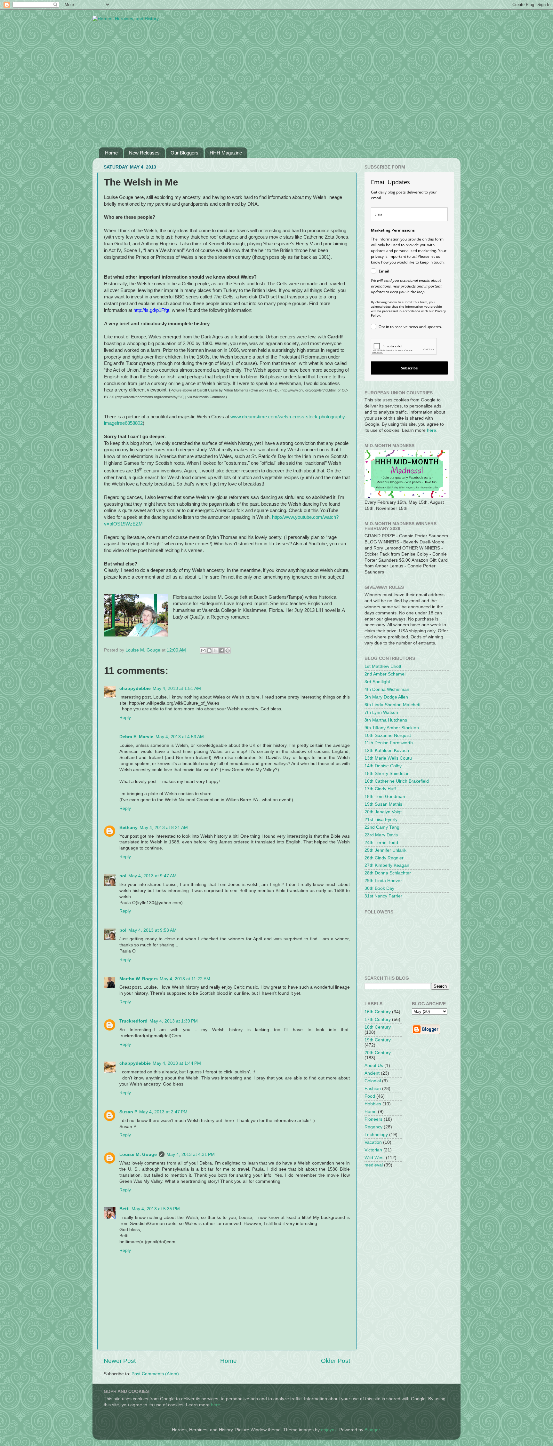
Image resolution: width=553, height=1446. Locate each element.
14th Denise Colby (383, 765)
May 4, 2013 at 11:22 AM (185, 978)
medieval (374, 1165)
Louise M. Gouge (138, 1154)
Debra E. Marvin (136, 736)
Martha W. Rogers (138, 978)
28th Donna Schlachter (388, 873)
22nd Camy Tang (382, 827)
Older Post (335, 1360)
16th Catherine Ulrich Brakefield (397, 781)
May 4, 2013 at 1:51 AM (177, 688)
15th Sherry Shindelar (387, 773)
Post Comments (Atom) (155, 1373)
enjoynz (329, 1429)
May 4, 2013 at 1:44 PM (177, 1063)
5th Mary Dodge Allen (386, 697)
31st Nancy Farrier (383, 896)
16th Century (378, 1011)
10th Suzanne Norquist (388, 735)
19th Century (378, 1040)
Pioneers (373, 1119)
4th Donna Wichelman (387, 689)
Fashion (373, 1088)
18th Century (378, 1027)
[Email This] (203, 650)
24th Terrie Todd (381, 842)
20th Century (378, 1052)
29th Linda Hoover (383, 880)
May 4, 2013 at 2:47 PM (163, 1112)
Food (370, 1096)
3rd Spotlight (377, 681)
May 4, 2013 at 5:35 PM (156, 1208)
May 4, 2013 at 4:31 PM (190, 1154)
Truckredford (133, 1021)
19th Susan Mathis (383, 804)
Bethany (128, 827)
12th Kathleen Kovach (387, 750)
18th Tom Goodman (385, 796)
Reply (125, 717)
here (431, 430)
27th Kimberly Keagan (387, 865)
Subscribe (409, 368)
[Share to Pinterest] (227, 650)
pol (122, 875)
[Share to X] (215, 650)
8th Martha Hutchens (386, 720)
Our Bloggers (184, 152)
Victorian (373, 1150)
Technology (376, 1134)
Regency (373, 1127)
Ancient (372, 1073)
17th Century (378, 1019)
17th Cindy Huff (380, 788)
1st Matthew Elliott (383, 666)
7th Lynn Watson (381, 712)
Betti (124, 1208)
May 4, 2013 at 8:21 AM (164, 827)
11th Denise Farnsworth (389, 742)
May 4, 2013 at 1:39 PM (173, 1021)
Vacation (373, 1142)
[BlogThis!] (209, 650)
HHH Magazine (226, 152)
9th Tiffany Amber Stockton (392, 727)
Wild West (375, 1157)
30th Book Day (379, 888)
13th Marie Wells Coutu (388, 758)
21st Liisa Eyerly (381, 819)
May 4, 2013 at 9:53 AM (152, 930)
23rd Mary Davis (381, 835)
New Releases (144, 152)
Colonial (373, 1081)
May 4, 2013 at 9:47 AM (152, 875)
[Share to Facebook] (221, 650)
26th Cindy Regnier (384, 858)
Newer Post (120, 1360)
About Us (374, 1065)
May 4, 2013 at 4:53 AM (180, 736)
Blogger (372, 1429)
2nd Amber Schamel (385, 674)
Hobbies (373, 1104)
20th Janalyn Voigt (383, 812)
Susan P (128, 1112)
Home (111, 152)
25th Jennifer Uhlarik (385, 850)
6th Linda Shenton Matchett (393, 704)
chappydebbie (135, 688)
